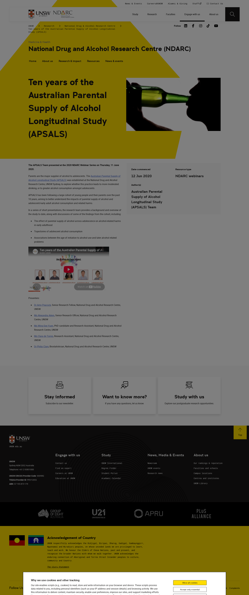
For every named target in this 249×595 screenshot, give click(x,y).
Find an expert (63, 468)
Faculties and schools (206, 468)
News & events (114, 61)
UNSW (31, 25)
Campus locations (203, 473)
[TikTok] (208, 25)
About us (47, 61)
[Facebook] (193, 25)
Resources (93, 61)
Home (32, 61)
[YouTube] (215, 25)
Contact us (61, 463)
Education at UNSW (65, 478)
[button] (240, 432)
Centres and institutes (206, 478)
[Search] (232, 14)
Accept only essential (190, 589)
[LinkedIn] (185, 25)
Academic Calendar (111, 478)
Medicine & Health (39, 42)
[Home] (39, 14)
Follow (177, 25)
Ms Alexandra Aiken (44, 315)
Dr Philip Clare (41, 346)
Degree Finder (108, 468)
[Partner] (65, 14)
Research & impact (70, 61)
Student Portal (109, 473)
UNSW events (154, 468)
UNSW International (111, 463)
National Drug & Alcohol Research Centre (90, 25)
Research (49, 25)
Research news (155, 473)
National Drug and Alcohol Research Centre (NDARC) (109, 49)
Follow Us (16, 588)
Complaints (234, 588)
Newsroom (152, 463)
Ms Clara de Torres (43, 336)
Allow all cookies (189, 583)
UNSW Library (200, 483)
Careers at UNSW (64, 473)
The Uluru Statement (58, 566)
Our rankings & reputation (208, 463)
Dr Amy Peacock (42, 305)
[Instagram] (200, 25)
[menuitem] (135, 14)
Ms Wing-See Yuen (43, 325)
